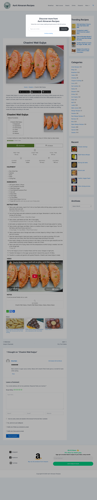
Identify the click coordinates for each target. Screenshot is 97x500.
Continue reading (48, 33)
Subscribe (64, 29)
